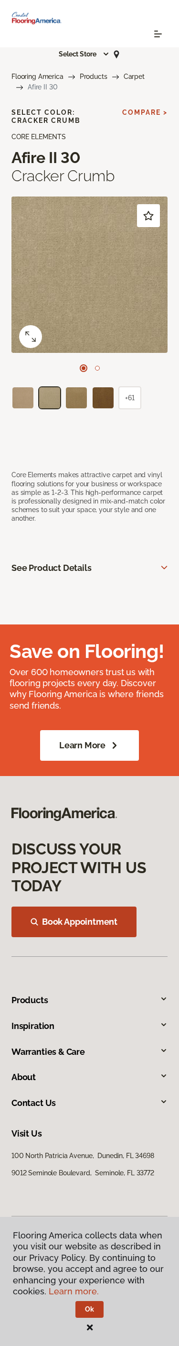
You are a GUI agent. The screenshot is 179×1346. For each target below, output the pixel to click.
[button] (84, 54)
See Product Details (51, 568)
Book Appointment (79, 922)
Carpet (134, 76)
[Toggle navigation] (158, 34)
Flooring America (37, 76)
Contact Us (33, 1103)
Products (93, 76)
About (23, 1077)
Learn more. (74, 1291)
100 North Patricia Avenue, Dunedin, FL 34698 (82, 1156)
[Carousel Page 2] (97, 368)
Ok (89, 1309)
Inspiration (32, 1026)
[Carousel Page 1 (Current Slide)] (83, 368)
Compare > (145, 112)
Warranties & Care (48, 1052)
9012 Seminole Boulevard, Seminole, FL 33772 (82, 1173)
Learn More (82, 745)
